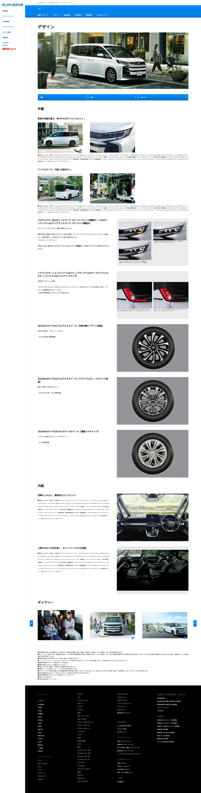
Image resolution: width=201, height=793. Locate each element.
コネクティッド (102, 15)
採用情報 (4, 45)
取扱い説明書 (121, 716)
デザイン (56, 15)
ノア (39, 9)
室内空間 (67, 15)
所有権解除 (5, 42)
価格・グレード (43, 15)
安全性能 (89, 15)
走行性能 (78, 15)
